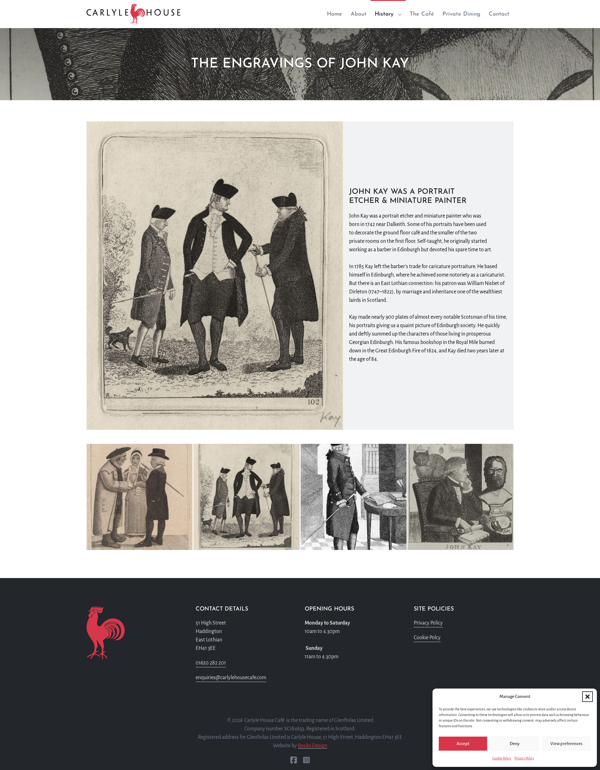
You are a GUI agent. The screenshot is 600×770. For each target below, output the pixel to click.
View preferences (566, 743)
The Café (422, 14)
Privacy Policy (524, 758)
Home (334, 14)
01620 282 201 (211, 663)
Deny (515, 743)
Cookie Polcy (427, 637)
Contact (499, 14)
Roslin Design (312, 745)
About (359, 14)
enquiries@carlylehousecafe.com (231, 677)
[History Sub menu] (402, 14)
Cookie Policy (501, 758)
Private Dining (461, 14)
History (384, 14)
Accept (463, 743)
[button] (587, 697)
